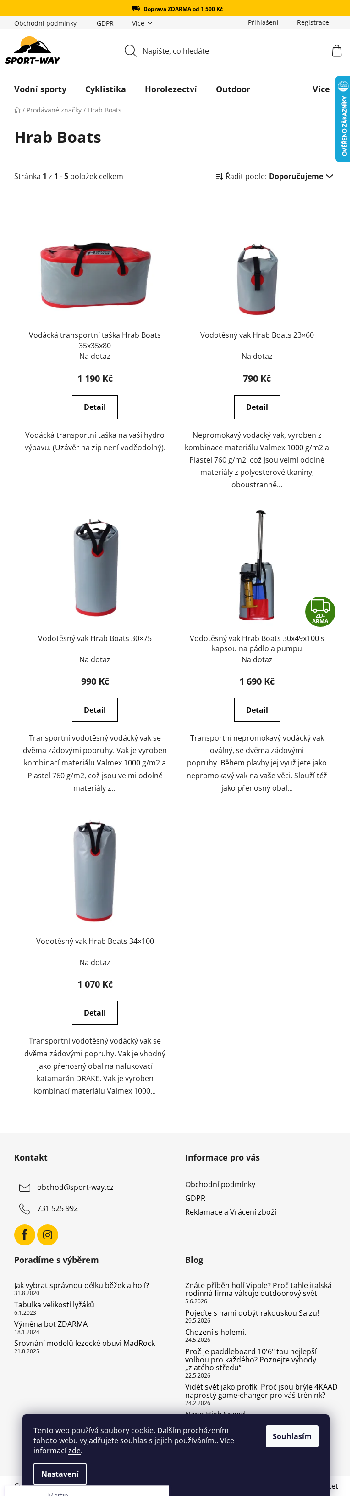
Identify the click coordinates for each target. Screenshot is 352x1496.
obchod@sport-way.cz (71, 1187)
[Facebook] (21, 1234)
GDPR (101, 23)
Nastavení (57, 1474)
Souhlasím (289, 1436)
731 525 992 (53, 1208)
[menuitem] (36, 89)
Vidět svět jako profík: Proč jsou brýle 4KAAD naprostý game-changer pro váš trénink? (258, 1391)
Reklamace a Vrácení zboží (227, 1212)
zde (71, 1451)
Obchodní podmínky (42, 23)
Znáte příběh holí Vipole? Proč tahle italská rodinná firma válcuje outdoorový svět (255, 1290)
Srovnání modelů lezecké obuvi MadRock (81, 1344)
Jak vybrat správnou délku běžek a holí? (78, 1286)
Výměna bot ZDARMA (47, 1324)
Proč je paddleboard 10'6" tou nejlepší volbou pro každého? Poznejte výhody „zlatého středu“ (248, 1360)
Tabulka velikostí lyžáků (51, 1305)
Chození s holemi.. (213, 1333)
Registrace (309, 22)
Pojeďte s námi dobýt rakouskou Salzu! (249, 1313)
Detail (92, 407)
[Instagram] (44, 1234)
